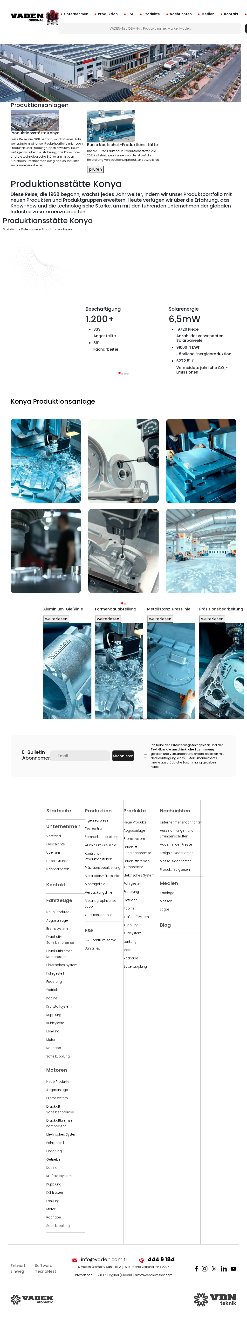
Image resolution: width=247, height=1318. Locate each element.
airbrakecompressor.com (153, 1275)
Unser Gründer (58, 861)
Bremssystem (57, 928)
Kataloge (167, 893)
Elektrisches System (61, 965)
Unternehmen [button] (76, 14)
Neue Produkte (57, 912)
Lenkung (52, 1031)
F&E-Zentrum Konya (100, 940)
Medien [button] (207, 14)
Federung (54, 981)
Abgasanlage (57, 920)
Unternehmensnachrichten (181, 822)
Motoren (56, 1070)
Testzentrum (94, 828)
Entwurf (18, 1268)
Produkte (152, 14)
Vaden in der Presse (176, 844)
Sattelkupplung (58, 1056)
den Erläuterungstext (181, 745)
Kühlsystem (55, 1023)
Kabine (51, 998)
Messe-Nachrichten (176, 861)
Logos (165, 909)
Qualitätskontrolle (98, 915)
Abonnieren (123, 756)
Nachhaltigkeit (57, 869)
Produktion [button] (108, 14)
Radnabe (53, 1048)
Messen (166, 901)
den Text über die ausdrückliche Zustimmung (187, 747)
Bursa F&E (92, 948)
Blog (165, 925)
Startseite (58, 811)
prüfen (95, 169)
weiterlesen (56, 619)
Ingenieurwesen (97, 820)
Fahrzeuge (59, 900)
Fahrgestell (55, 973)
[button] (122, 603)
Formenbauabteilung (101, 837)
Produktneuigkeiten (175, 869)
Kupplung (53, 1015)
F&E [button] (131, 14)
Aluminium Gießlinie (100, 845)
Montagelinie (95, 884)
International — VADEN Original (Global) (103, 1275)
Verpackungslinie (98, 892)
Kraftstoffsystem (59, 1006)
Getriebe (53, 990)
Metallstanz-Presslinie (102, 876)
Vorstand (53, 836)
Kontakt (231, 14)
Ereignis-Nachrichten (176, 853)
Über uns (53, 852)
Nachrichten (181, 14)
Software (45, 1268)
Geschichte (55, 844)
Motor (50, 1039)
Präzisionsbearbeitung (102, 867)
